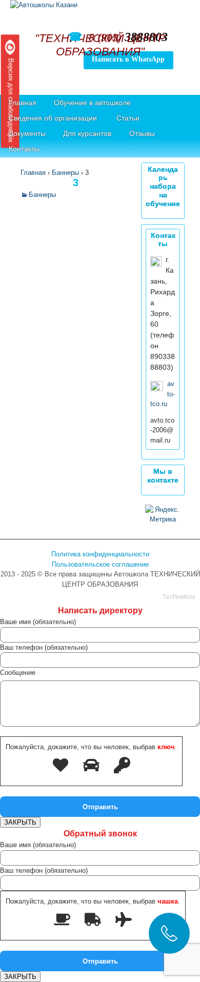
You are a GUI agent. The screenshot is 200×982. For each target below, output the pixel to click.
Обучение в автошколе (92, 102)
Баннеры (42, 194)
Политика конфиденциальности (100, 554)
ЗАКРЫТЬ (20, 822)
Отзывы (142, 133)
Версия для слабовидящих (10, 99)
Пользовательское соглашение (100, 564)
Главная (22, 102)
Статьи (127, 118)
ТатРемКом (179, 596)
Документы (27, 133)
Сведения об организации (53, 118)
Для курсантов (87, 133)
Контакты (24, 149)
